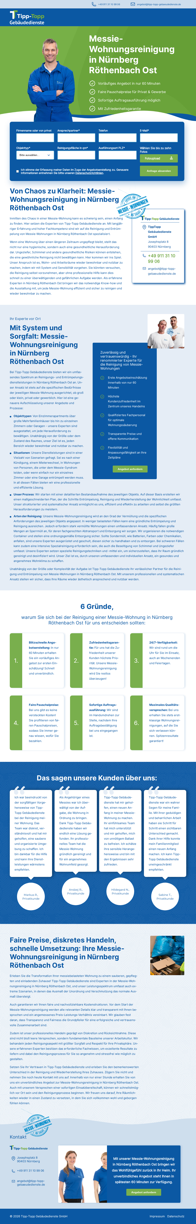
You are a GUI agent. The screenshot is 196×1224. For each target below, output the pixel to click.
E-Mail (144, 130)
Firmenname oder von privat (33, 130)
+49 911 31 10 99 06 (109, 4)
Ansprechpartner (68, 130)
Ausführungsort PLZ (112, 147)
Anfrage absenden (159, 170)
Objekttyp (23, 147)
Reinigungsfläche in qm (72, 147)
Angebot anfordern (130, 469)
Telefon (103, 130)
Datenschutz (175, 1216)
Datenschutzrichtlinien (89, 173)
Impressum (157, 1216)
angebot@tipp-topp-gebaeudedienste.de (159, 4)
